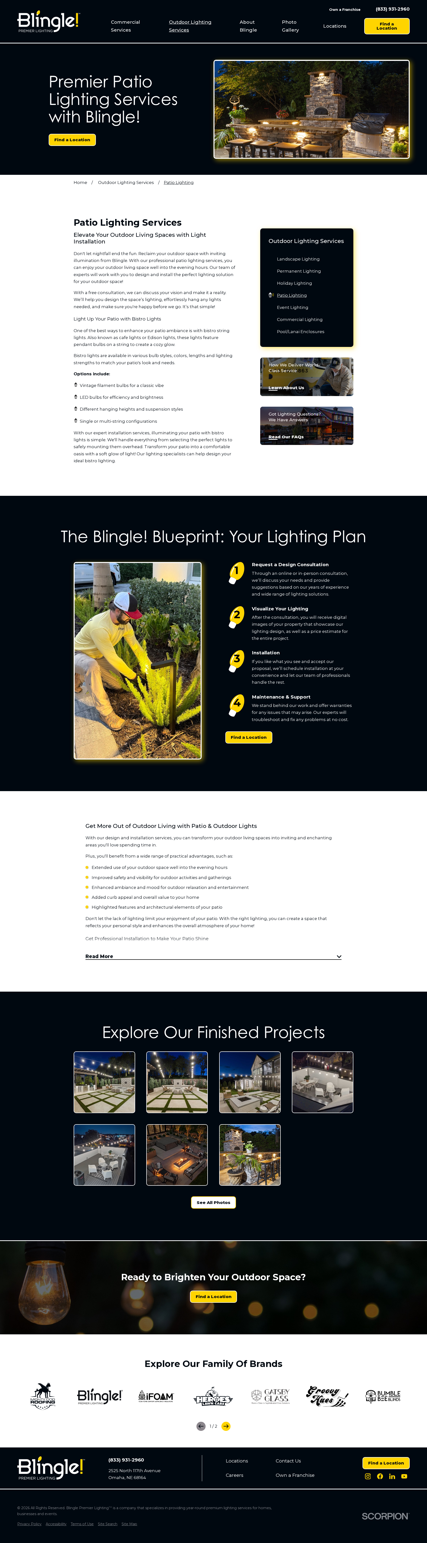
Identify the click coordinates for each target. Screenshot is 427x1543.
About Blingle (248, 26)
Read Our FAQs (286, 437)
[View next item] (226, 1426)
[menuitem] (135, 26)
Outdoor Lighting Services (190, 26)
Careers (234, 1475)
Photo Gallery (290, 26)
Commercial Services (125, 26)
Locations (334, 26)
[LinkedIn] (392, 1476)
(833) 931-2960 (393, 9)
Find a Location (387, 26)
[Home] (48, 21)
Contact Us (288, 1461)
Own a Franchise (345, 9)
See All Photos (213, 1202)
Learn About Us (286, 388)
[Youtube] (404, 1476)
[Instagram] (368, 1476)
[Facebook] (380, 1476)
